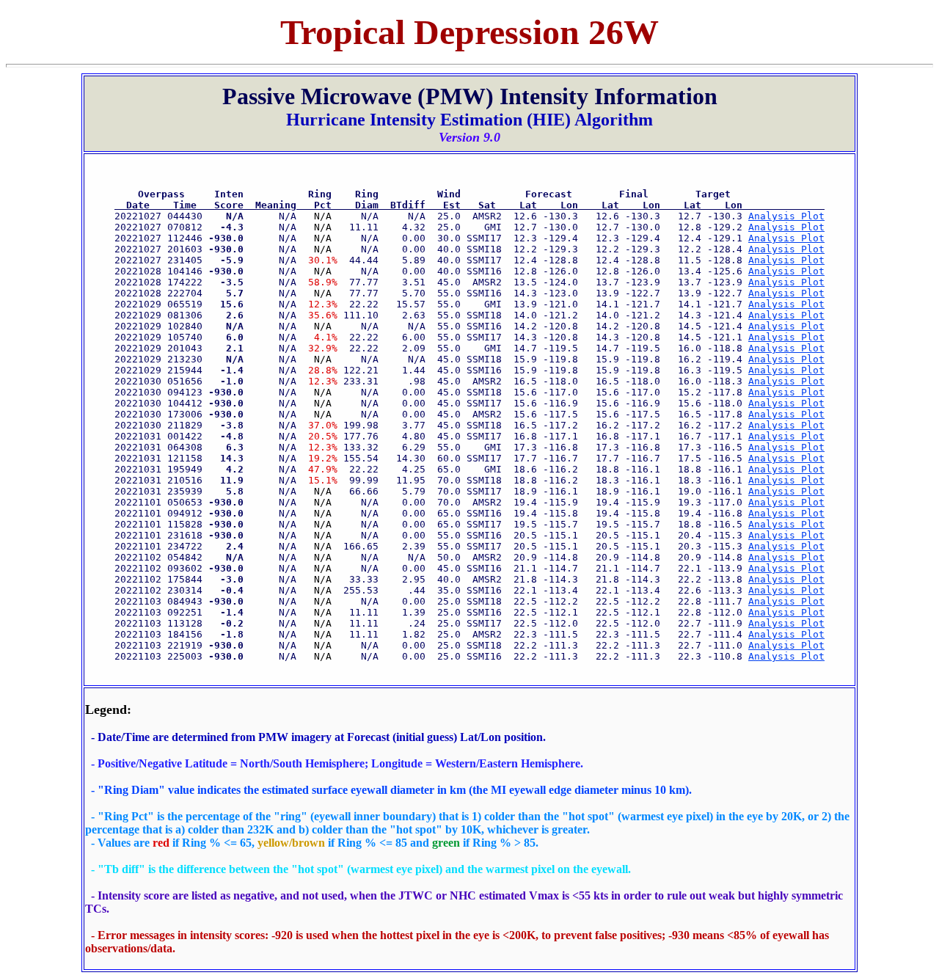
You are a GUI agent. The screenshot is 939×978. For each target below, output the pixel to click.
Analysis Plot (786, 216)
